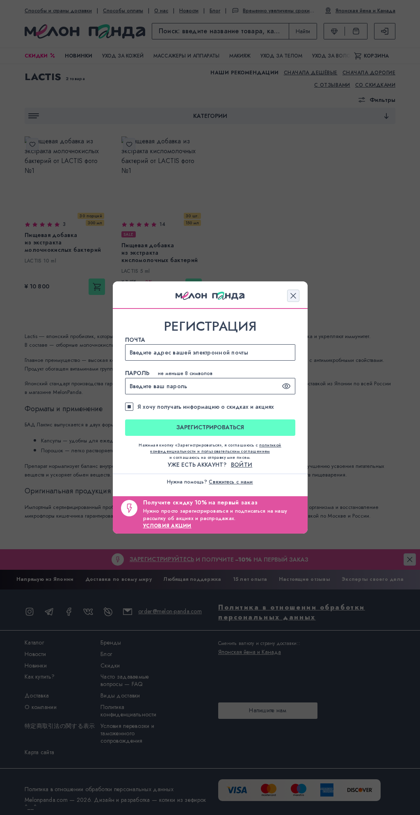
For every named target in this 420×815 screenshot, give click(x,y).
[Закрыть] (293, 296)
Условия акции (167, 526)
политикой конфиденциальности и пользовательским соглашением (215, 448)
